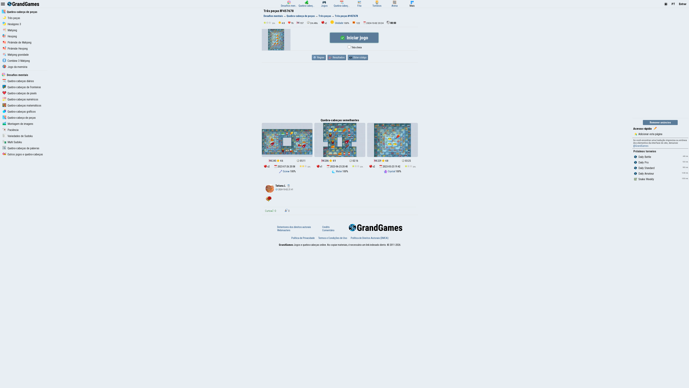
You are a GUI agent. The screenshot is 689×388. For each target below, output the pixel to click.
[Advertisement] (340, 89)
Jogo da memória (17, 67)
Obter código (360, 57)
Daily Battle (644, 157)
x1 (321, 166)
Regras (320, 57)
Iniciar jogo (357, 38)
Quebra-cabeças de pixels (22, 93)
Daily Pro (643, 162)
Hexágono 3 (14, 24)
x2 (326, 23)
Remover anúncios (660, 122)
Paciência (13, 130)
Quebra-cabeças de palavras (23, 148)
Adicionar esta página (650, 134)
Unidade (339, 23)
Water (339, 171)
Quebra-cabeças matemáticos (24, 105)
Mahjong (12, 30)
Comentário (328, 230)
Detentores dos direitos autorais (294, 227)
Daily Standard (646, 168)
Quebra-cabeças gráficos (22, 111)
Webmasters (283, 230)
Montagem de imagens (20, 124)
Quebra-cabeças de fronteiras (24, 87)
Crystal (391, 171)
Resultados (338, 57)
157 (302, 23)
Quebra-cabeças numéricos (23, 99)
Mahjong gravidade (18, 54)
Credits (326, 227)
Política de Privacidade (303, 238)
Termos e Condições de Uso (332, 238)
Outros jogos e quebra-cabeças (25, 154)
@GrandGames (640, 145)
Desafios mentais (17, 75)
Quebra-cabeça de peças (22, 12)
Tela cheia (356, 47)
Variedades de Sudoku (20, 136)
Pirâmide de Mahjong (19, 42)
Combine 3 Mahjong (19, 61)
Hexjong (12, 36)
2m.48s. (314, 23)
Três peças (14, 18)
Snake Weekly (646, 179)
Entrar (682, 4)
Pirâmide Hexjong (18, 48)
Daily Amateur (646, 173)
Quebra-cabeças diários (21, 81)
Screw (286, 171)
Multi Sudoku (15, 142)
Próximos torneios (644, 151)
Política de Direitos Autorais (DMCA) (369, 238)
